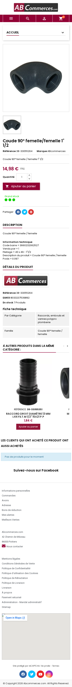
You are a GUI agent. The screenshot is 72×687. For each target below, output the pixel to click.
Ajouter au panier (21, 186)
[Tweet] (24, 212)
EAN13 (6, 297)
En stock (8, 302)
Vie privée (45, 666)
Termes (55, 666)
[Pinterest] (31, 212)
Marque (42, 151)
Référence (9, 151)
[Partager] (18, 212)
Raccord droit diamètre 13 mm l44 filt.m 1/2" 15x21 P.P (28, 415)
